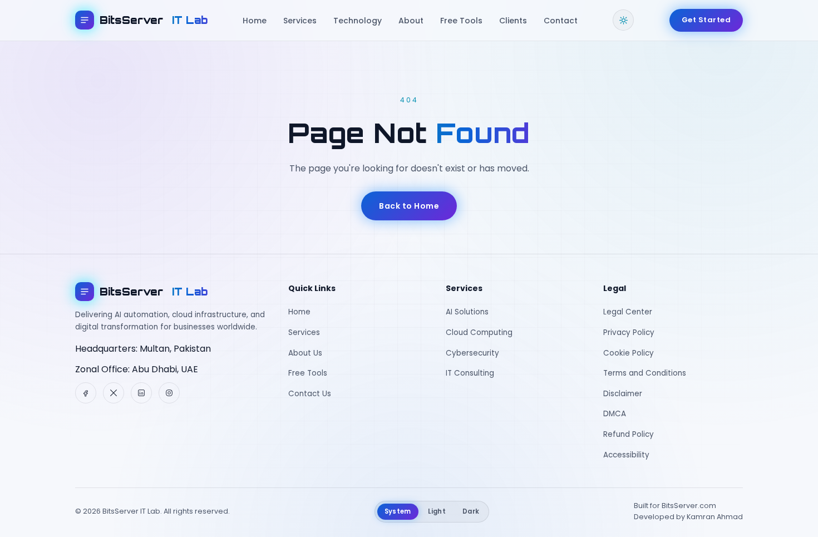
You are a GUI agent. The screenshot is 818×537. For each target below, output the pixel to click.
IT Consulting (470, 373)
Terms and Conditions (644, 373)
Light (437, 511)
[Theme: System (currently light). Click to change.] (623, 20)
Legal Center (627, 312)
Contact (561, 20)
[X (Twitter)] (113, 392)
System (398, 511)
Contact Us (309, 393)
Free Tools (461, 20)
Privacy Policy (628, 332)
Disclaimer (622, 393)
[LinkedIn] (141, 392)
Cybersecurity (472, 353)
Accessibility (626, 455)
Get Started (706, 19)
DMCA (614, 413)
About (410, 20)
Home (255, 20)
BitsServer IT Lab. (132, 511)
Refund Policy (628, 434)
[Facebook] (85, 392)
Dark (470, 511)
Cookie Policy (628, 353)
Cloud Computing (479, 332)
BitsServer (154, 20)
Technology (357, 20)
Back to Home (409, 205)
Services (300, 20)
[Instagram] (169, 392)
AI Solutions (467, 312)
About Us (305, 353)
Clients (513, 20)
